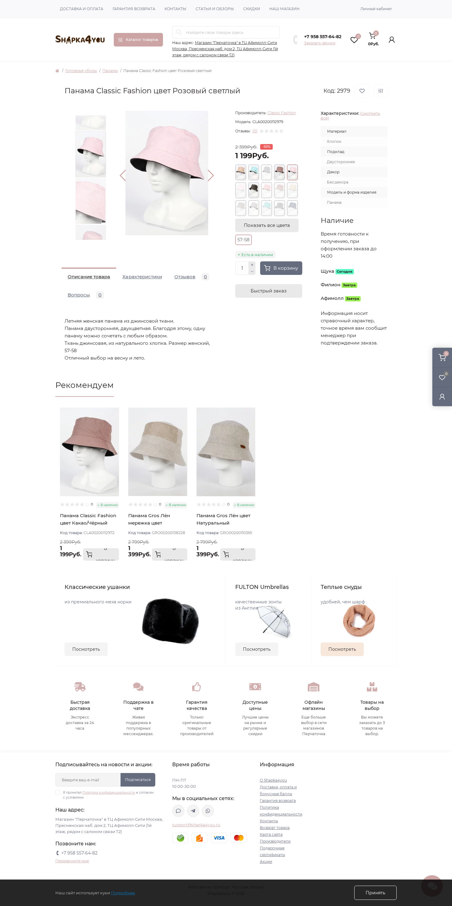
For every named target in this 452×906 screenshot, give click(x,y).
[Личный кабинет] (442, 396)
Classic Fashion (282, 113)
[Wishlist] (114, 424)
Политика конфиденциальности (108, 793)
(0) (254, 131)
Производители (275, 841)
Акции (266, 861)
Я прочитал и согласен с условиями (108, 795)
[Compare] (114, 435)
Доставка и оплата (81, 8)
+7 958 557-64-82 (322, 36)
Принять (375, 893)
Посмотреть (86, 649)
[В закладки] (362, 91)
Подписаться (138, 779)
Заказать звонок (319, 43)
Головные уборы (81, 70)
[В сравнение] (380, 90)
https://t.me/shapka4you (193, 811)
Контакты (175, 8)
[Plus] (252, 264)
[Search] (179, 32)
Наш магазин (284, 8)
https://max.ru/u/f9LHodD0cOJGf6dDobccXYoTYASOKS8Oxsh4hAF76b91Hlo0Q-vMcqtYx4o (178, 811)
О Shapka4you (273, 780)
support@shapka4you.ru (196, 825)
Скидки (251, 8)
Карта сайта (271, 834)
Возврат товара (275, 827)
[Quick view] (114, 412)
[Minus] (252, 271)
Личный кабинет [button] (376, 8)
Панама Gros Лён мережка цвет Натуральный (149, 523)
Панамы (110, 70)
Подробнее (123, 892)
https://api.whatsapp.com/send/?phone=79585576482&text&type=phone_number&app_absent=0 (208, 811)
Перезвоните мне (72, 861)
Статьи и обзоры (215, 8)
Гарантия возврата (134, 8)
